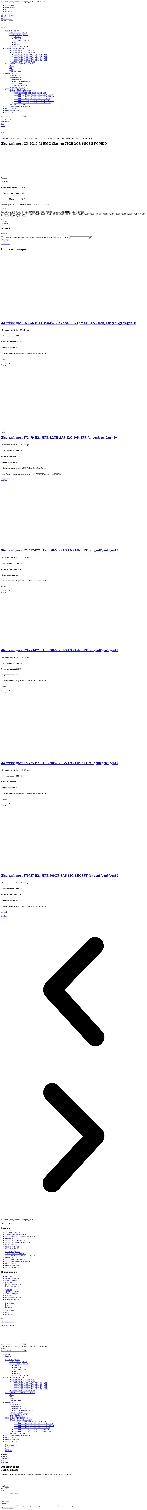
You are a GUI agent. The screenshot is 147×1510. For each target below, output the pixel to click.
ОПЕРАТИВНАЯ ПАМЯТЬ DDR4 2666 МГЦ (31, 56)
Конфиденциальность (13, 1284)
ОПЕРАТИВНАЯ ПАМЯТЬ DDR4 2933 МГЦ (31, 58)
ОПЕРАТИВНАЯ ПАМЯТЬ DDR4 (22, 52)
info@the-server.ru (7, 15)
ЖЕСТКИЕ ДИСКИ (14, 138)
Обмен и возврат (11, 1280)
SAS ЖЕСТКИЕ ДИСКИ (18, 35)
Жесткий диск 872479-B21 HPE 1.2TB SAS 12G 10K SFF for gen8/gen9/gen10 (59, 437)
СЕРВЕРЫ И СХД (12, 1248)
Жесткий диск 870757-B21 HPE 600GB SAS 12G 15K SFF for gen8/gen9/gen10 (59, 875)
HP (10, 68)
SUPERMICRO (15, 72)
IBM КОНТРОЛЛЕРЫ (17, 77)
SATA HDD (18, 44)
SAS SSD (17, 39)
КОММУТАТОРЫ (12, 1246)
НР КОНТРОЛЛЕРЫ (17, 87)
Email (3, 1488)
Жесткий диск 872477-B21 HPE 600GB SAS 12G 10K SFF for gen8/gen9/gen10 (59, 550)
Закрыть (4, 1348)
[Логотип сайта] (10, 25)
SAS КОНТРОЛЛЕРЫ (17, 79)
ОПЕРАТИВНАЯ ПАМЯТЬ (15, 1234)
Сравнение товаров (12, 1278)
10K (22, 193)
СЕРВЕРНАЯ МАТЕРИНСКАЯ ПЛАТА (20, 1236)
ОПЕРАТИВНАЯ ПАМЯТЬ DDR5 (22, 62)
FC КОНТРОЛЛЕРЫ (17, 75)
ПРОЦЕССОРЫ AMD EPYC (20, 105)
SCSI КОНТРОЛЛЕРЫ (17, 83)
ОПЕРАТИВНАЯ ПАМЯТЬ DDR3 (22, 50)
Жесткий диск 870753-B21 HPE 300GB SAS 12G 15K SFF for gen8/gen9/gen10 (59, 650)
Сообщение (5, 1502)
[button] (4, 365)
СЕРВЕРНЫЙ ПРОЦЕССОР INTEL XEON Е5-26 (32, 103)
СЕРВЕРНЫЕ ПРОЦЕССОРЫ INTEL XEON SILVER (34, 97)
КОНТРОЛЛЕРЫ (11, 1238)
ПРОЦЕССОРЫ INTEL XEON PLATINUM (30, 93)
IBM (11, 70)
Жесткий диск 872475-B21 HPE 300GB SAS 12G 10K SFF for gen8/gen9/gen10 (59, 763)
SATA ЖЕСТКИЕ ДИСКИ (19, 41)
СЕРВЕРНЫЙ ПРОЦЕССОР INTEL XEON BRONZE (34, 101)
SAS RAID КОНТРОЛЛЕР (24, 81)
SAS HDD (17, 37)
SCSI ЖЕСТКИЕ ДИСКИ (19, 46)
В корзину (5, 240)
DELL (11, 66)
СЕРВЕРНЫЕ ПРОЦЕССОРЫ (16, 1240)
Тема (3, 1491)
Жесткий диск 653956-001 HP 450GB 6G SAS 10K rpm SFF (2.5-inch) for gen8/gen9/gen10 (68, 323)
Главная (4, 138)
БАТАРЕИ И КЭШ (12, 1244)
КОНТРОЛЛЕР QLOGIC (18, 85)
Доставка (8, 1276)
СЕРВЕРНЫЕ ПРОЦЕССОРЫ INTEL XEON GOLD (33, 95)
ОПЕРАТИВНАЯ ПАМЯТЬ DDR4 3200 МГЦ (31, 60)
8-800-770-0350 (6, 17)
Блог (7, 1305)
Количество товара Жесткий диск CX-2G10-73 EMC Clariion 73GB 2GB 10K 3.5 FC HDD (36, 237)
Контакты (8, 1307)
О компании (9, 1303)
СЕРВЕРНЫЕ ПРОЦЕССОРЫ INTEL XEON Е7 (32, 99)
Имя (2, 1486)
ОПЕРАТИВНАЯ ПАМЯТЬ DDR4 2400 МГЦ (31, 54)
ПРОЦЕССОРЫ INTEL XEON (20, 91)
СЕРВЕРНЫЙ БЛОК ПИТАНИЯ (17, 1242)
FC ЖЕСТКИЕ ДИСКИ (18, 33)
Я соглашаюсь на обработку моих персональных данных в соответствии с (43, 1506)
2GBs (23, 187)
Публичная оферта (12, 1286)
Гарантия (8, 1282)
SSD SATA (18, 42)
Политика (4, 1504)
